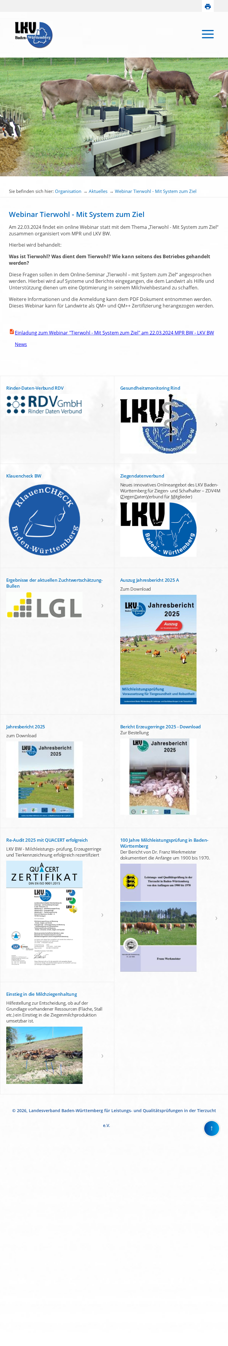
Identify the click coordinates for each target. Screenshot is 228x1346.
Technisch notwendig (8, 1246)
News (18, 344)
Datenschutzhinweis (16, 1343)
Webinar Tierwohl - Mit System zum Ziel (156, 191)
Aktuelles (98, 191)
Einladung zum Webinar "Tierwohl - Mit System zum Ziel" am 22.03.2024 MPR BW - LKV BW (114, 332)
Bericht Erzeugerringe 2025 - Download (160, 727)
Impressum (9, 1338)
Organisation (68, 191)
